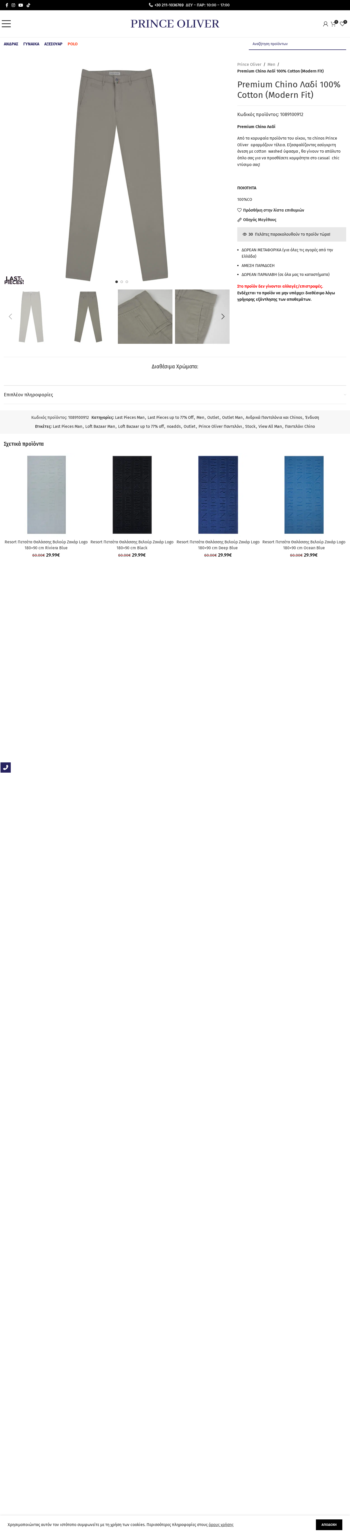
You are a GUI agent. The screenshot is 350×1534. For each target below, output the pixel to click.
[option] (116, 282)
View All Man (270, 426)
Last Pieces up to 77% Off (170, 417)
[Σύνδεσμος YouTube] (21, 5)
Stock (250, 426)
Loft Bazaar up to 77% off (141, 426)
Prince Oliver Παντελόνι (220, 426)
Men (271, 64)
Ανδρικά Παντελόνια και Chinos (274, 417)
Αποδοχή (329, 1525)
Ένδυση (312, 417)
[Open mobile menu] (7, 24)
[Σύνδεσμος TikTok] (28, 5)
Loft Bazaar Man (100, 426)
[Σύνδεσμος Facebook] (7, 5)
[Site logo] (175, 23)
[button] (10, 316)
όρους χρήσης (221, 1524)
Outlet (213, 417)
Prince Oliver (249, 64)
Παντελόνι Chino (300, 426)
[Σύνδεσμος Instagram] (13, 5)
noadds (174, 426)
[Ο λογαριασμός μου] (327, 24)
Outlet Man (232, 417)
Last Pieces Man (130, 417)
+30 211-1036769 (169, 5)
